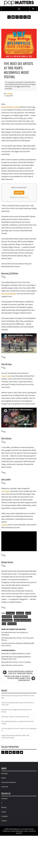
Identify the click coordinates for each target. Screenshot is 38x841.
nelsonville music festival (22, 620)
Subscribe (19, 193)
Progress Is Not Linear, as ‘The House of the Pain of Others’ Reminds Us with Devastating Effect (17, 678)
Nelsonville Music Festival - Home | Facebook (16, 662)
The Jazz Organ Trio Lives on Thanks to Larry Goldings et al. (19, 730)
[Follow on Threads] (25, 17)
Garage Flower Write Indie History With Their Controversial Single (15, 736)
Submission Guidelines (8, 782)
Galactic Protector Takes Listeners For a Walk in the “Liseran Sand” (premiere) (20, 672)
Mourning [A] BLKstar (8, 293)
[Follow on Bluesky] (13, 17)
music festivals (7, 620)
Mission (3, 778)
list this (28, 613)
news (4, 624)
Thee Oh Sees (6, 376)
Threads (4, 821)
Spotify (3, 812)
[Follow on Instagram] (21, 17)
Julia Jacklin (5, 491)
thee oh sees (12, 624)
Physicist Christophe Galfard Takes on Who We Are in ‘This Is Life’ (17, 704)
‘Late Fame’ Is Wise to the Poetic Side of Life (15, 717)
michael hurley (7, 617)
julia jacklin (20, 613)
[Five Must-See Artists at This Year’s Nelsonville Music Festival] (19, 43)
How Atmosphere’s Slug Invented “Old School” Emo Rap (17, 697)
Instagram (4, 816)
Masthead (4, 773)
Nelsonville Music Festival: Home (12, 665)
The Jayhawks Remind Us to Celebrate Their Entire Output (17, 722)
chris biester (10, 613)
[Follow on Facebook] (17, 17)
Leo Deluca (9, 93)
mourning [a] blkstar (20, 617)
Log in (26, 197)
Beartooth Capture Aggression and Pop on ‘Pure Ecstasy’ (16, 711)
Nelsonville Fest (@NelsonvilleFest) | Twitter (16, 654)
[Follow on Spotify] (29, 17)
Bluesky (3, 807)
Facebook (4, 799)
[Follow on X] (9, 17)
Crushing (4, 525)
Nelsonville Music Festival (10, 107)
